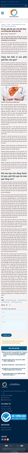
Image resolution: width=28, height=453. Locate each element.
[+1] (10, 305)
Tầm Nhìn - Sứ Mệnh (6, 409)
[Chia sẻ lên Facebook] (7, 305)
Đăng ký (17, 1)
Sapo (17, 452)
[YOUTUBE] (5, 439)
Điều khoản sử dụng (6, 427)
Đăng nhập (11, 1)
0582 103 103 (6, 397)
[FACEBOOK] (2, 439)
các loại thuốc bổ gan (11, 300)
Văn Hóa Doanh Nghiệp (6, 411)
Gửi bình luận (6, 335)
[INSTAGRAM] (8, 439)
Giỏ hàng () (4, 1)
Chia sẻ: (3, 305)
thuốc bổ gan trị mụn (16, 302)
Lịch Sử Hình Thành (6, 406)
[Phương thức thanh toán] (14, 445)
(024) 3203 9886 (7, 395)
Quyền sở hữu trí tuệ (6, 429)
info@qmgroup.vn (7, 399)
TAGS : (3, 300)
